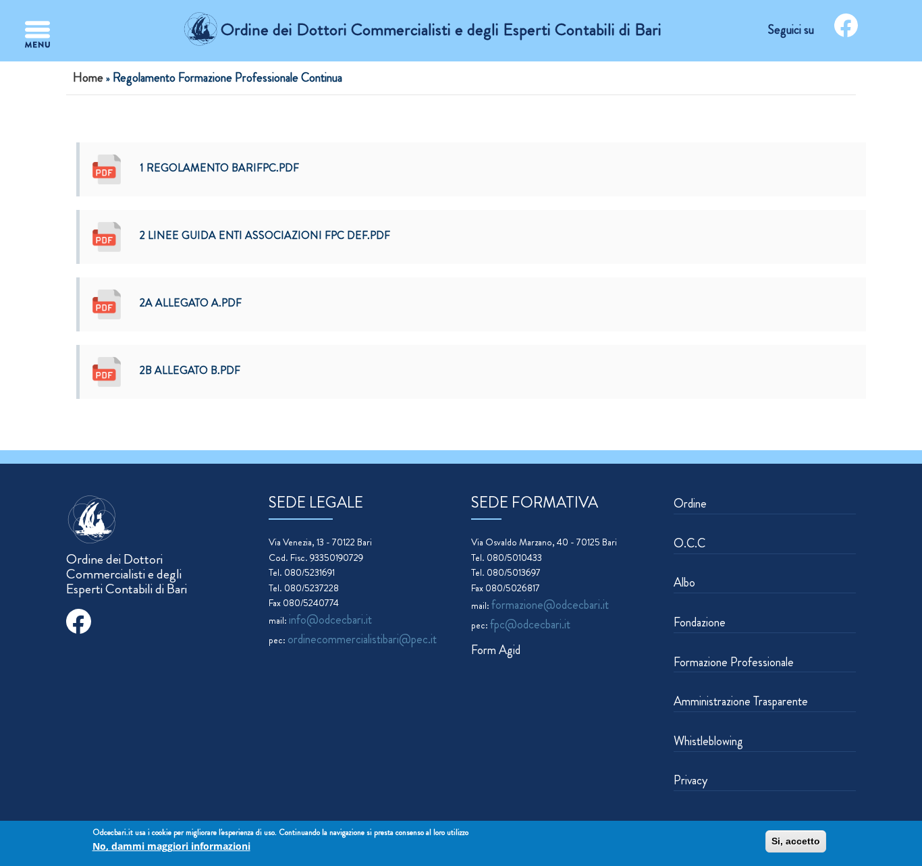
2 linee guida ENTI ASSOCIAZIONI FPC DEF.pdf (265, 235)
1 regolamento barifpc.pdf (219, 167)
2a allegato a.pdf (191, 302)
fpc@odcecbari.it (530, 624)
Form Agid (495, 650)
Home (88, 77)
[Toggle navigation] (37, 34)
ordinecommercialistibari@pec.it (362, 639)
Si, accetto (795, 841)
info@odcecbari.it (330, 619)
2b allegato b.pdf (190, 370)
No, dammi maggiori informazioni (171, 846)
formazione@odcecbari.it (550, 605)
